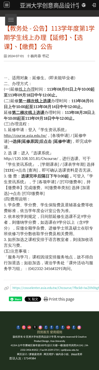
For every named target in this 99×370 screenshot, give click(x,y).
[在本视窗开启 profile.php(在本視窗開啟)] (46, 327)
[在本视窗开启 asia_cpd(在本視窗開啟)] (18, 327)
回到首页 (43, 332)
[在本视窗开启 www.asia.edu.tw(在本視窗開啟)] (52, 327)
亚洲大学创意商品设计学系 (53, 5)
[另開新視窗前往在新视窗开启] (57, 327)
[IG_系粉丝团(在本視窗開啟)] (79, 327)
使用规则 (56, 332)
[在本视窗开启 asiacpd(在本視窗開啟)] (24, 327)
